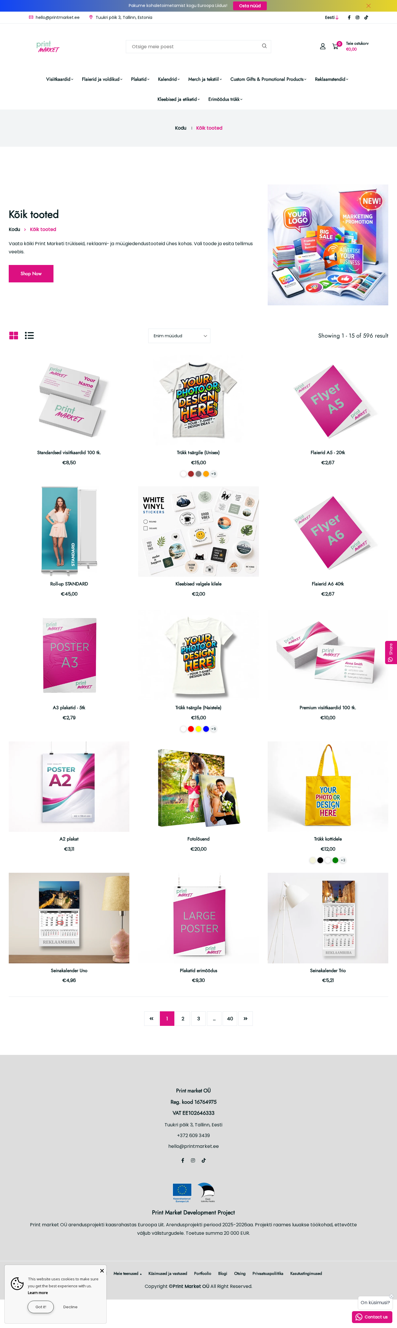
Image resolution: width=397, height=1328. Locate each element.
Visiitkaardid (58, 79)
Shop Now (31, 273)
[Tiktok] (366, 17)
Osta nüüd (250, 6)
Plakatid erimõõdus (198, 970)
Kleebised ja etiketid (177, 99)
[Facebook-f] (349, 17)
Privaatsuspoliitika (268, 1273)
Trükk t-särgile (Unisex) (198, 452)
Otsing (240, 1273)
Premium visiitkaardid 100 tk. (328, 707)
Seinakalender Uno (69, 970)
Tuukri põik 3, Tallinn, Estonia (123, 17)
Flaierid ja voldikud (100, 79)
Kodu (180, 128)
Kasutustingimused (306, 1273)
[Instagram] (357, 17)
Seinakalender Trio (328, 970)
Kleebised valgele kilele (198, 583)
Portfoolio (202, 1273)
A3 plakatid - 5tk (69, 707)
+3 (343, 860)
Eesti (330, 17)
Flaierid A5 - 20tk (328, 452)
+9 (213, 473)
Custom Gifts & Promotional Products (266, 79)
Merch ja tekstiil (203, 79)
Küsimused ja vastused (168, 1273)
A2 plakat (69, 839)
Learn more (38, 1292)
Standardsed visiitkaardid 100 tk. (69, 452)
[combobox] (198, 46)
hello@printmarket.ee (57, 17)
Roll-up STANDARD (69, 583)
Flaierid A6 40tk (328, 583)
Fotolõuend (198, 839)
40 (230, 1018)
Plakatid (138, 79)
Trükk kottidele (328, 839)
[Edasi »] (245, 1018)
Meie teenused (126, 1273)
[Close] (102, 1269)
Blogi (222, 1273)
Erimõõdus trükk (223, 99)
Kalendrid (167, 79)
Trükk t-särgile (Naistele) (198, 707)
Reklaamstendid (330, 79)
